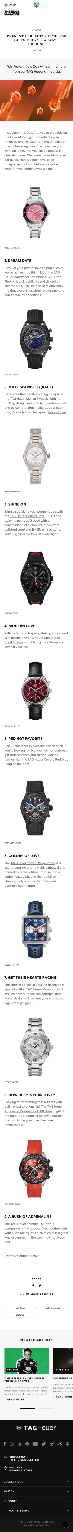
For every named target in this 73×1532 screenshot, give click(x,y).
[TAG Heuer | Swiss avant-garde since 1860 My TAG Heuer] (36, 1429)
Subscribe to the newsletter (24, 1458)
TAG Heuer (20, 1308)
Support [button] (10, 1501)
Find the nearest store (21, 1469)
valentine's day (53, 1308)
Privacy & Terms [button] (16, 1510)
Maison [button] (9, 1491)
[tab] (27, 1409)
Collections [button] (13, 1481)
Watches (20, 1315)
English (11, 5)
